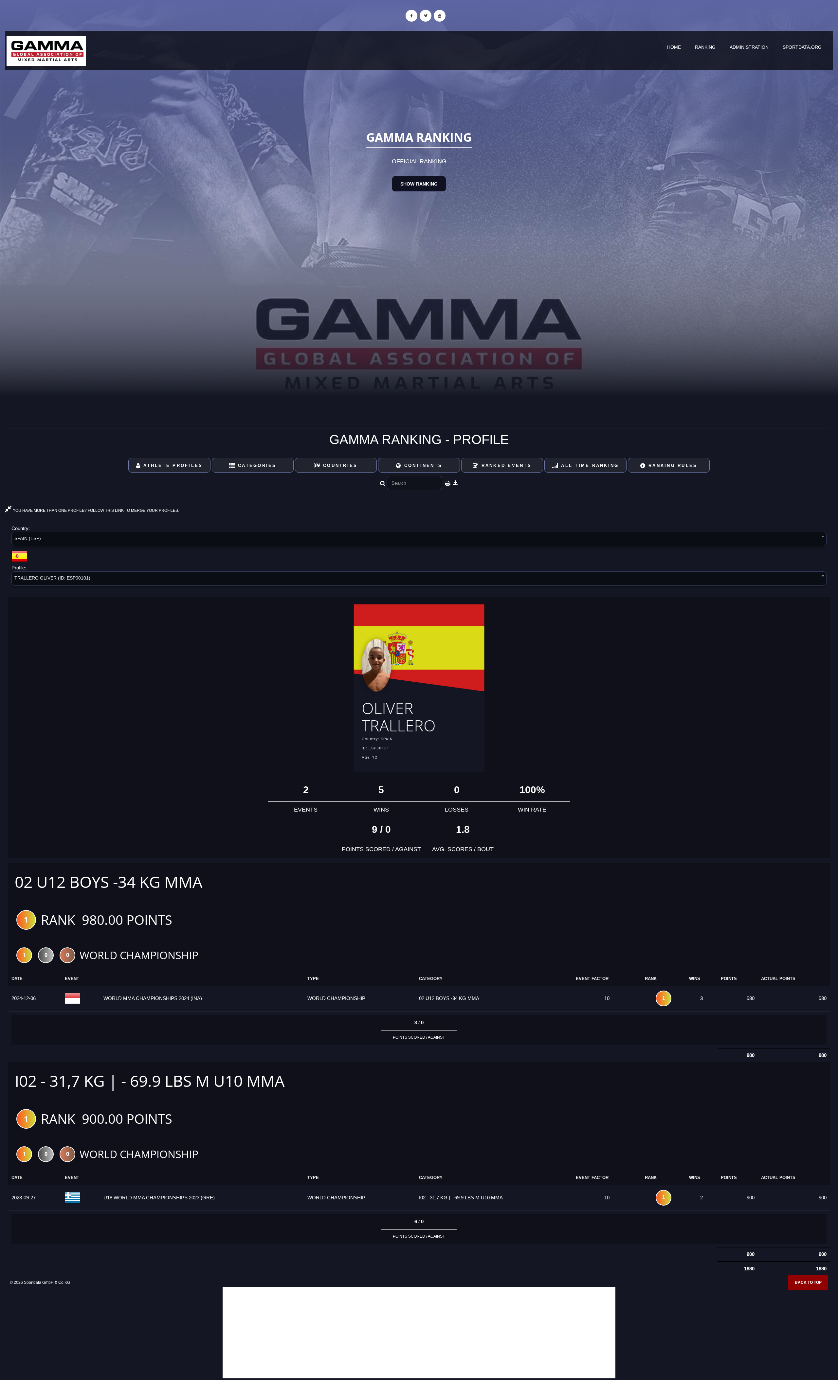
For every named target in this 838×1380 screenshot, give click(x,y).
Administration (749, 47)
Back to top (808, 1282)
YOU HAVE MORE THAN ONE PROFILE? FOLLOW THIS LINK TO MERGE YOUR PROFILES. (95, 510)
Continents (422, 465)
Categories (256, 465)
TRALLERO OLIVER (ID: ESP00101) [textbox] (52, 578)
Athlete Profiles (172, 465)
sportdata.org (802, 47)
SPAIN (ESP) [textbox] (27, 538)
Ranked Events (505, 465)
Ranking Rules (672, 465)
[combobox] (419, 540)
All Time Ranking (589, 465)
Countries (339, 465)
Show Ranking (419, 184)
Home (674, 47)
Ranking (705, 47)
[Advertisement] (419, 1332)
